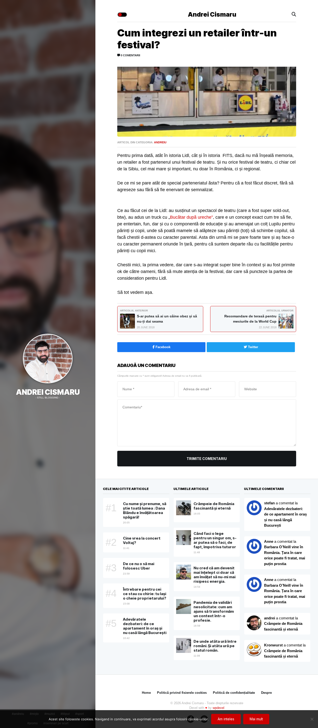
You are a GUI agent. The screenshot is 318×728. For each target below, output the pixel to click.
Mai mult (256, 719)
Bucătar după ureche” (191, 217)
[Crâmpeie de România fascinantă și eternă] (254, 649)
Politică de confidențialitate (234, 693)
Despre (266, 693)
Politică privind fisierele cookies (182, 693)
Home (146, 693)
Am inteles (226, 719)
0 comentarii (130, 55)
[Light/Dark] (122, 14)
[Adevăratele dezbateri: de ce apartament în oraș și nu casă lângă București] (254, 546)
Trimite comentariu (207, 458)
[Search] (294, 14)
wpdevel (218, 708)
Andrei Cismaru (48, 392)
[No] (311, 719)
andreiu (160, 142)
